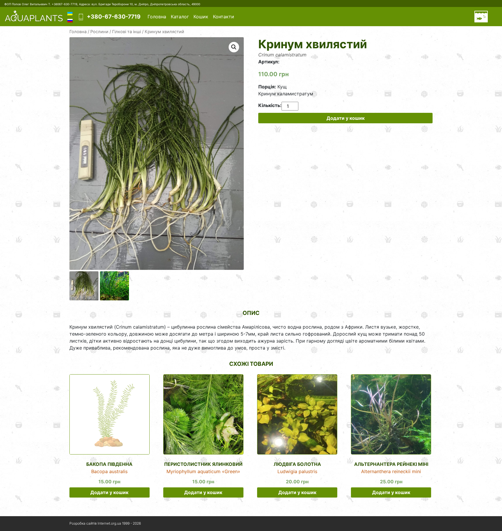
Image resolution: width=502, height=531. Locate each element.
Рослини (99, 31)
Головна (157, 16)
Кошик (200, 16)
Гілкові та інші (126, 31)
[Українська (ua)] (70, 13)
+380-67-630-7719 (114, 16)
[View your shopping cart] (481, 16)
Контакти (223, 16)
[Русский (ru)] (70, 20)
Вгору (416, 523)
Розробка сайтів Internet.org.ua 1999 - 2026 (105, 523)
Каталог (180, 16)
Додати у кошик (346, 118)
